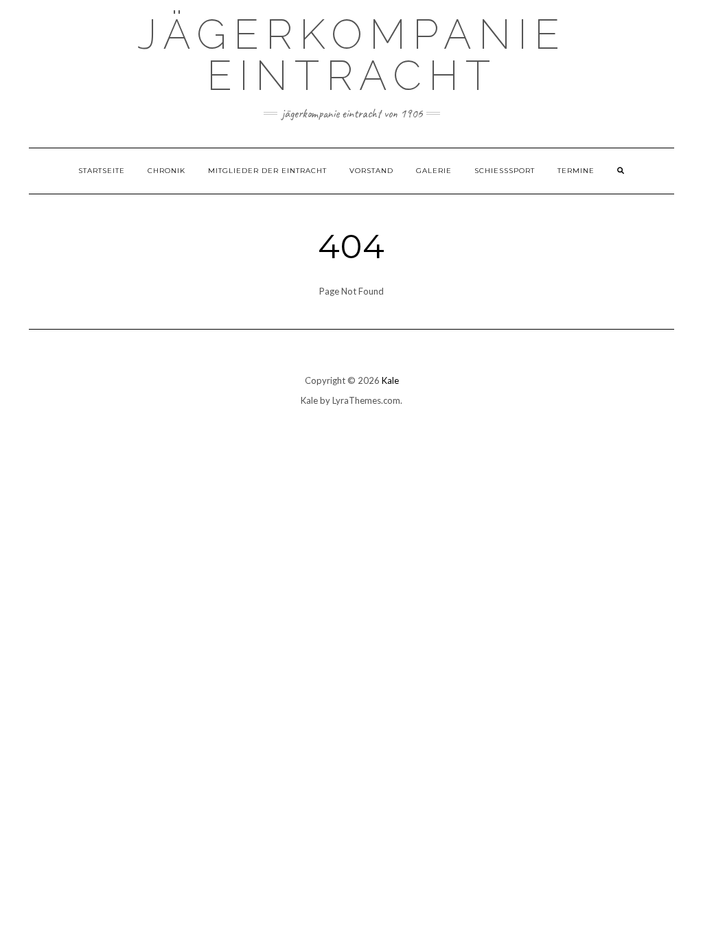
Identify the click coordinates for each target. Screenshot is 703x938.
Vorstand (371, 170)
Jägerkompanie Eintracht (351, 55)
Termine (576, 170)
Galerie (434, 170)
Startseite (101, 170)
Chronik (166, 170)
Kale (390, 380)
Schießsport (504, 170)
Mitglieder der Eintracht (267, 170)
